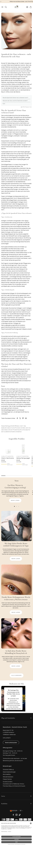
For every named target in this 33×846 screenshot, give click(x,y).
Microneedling (6, 774)
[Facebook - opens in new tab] (13, 815)
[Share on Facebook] (17, 418)
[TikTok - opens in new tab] (20, 815)
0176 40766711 (7, 738)
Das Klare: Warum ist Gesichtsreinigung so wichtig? (15, 486)
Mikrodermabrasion (8, 776)
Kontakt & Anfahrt (7, 781)
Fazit (4, 103)
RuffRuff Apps (25, 107)
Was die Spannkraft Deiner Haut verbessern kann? (15, 97)
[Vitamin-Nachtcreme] (8, 448)
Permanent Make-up (8, 769)
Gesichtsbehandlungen (9, 772)
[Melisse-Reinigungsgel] (23, 448)
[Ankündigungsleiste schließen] (31, 1)
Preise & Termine (7, 779)
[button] (2, 7)
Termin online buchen (11, 742)
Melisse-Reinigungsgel (23, 458)
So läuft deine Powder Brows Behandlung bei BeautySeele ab (16, 652)
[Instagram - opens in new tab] (16, 815)
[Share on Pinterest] (23, 418)
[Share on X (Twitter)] (20, 418)
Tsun (31, 107)
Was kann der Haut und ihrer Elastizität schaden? (15, 100)
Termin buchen (25, 1)
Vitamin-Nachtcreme (7, 458)
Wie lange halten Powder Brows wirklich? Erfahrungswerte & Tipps (16, 544)
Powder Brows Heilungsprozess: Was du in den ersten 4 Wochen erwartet (16, 598)
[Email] (26, 418)
